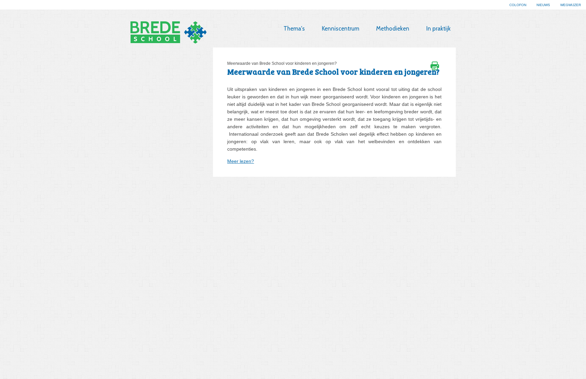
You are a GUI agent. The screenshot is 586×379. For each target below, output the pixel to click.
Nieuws (543, 5)
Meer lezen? (240, 161)
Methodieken (392, 28)
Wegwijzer (570, 5)
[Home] (182, 32)
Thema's (294, 28)
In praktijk (438, 28)
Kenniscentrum (340, 28)
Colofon (517, 5)
